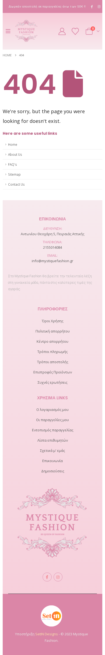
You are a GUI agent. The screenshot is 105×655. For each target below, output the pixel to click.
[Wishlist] (75, 31)
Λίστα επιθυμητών (52, 440)
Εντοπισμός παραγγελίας (52, 430)
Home (12, 144)
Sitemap (14, 174)
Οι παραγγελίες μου (52, 419)
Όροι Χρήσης (52, 320)
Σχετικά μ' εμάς (52, 450)
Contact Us (16, 184)
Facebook (47, 577)
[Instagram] (99, 6)
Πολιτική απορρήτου (53, 331)
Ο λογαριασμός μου (52, 409)
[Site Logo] (26, 31)
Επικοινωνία (52, 460)
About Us (15, 154)
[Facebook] (92, 6)
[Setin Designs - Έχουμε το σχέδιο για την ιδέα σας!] (51, 615)
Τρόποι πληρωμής (52, 351)
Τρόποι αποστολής (52, 361)
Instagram (58, 577)
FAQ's (12, 164)
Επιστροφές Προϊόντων (52, 372)
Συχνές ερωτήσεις (52, 382)
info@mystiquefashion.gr (52, 260)
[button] (9, 31)
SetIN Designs (46, 634)
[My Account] (62, 31)
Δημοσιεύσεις (52, 471)
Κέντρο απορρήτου (52, 341)
